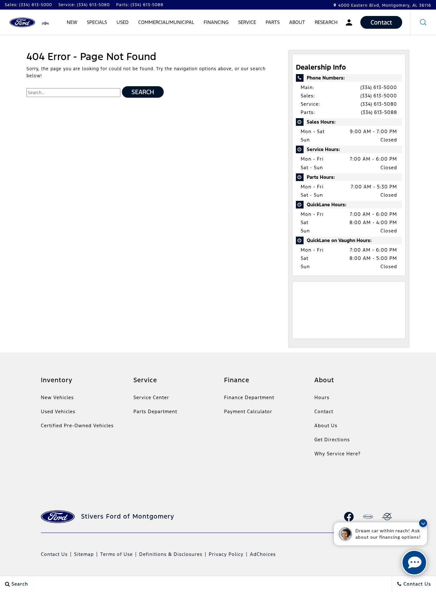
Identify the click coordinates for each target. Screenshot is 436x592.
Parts (273, 22)
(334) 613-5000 (378, 87)
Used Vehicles (58, 411)
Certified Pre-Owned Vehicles (77, 425)
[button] (423, 22)
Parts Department (155, 411)
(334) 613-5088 (379, 112)
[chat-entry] (414, 562)
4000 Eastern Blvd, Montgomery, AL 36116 (384, 5)
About (297, 22)
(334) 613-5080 (379, 104)
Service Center (151, 397)
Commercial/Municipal (166, 22)
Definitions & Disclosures (170, 554)
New (72, 22)
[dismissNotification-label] (423, 523)
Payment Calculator (248, 411)
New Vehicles (57, 397)
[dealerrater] (387, 517)
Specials (97, 22)
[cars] (368, 517)
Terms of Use (116, 554)
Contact (323, 411)
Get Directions (332, 439)
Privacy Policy (226, 554)
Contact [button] (381, 22)
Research (326, 23)
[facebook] (349, 517)
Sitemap (84, 554)
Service (247, 22)
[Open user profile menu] (349, 22)
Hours (321, 397)
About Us (325, 425)
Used (123, 22)
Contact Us (54, 554)
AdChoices (263, 554)
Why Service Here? (337, 454)
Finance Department (249, 397)
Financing (216, 22)
